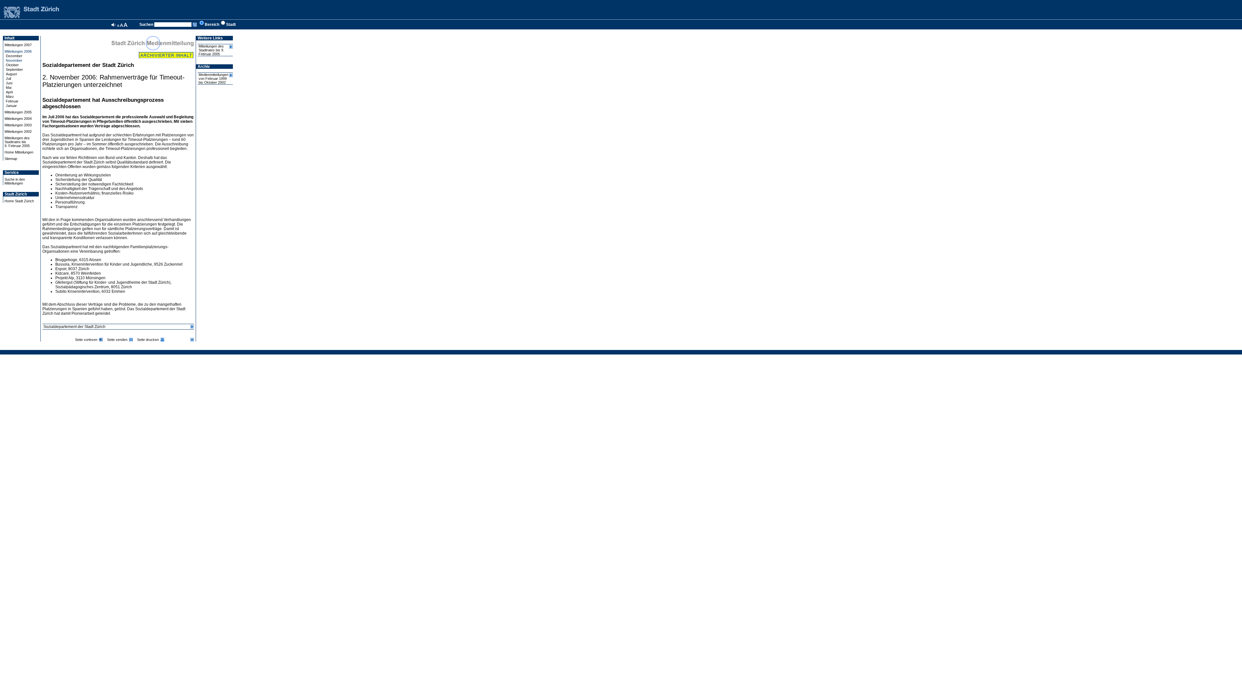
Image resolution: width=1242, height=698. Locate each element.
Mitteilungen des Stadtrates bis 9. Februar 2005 (211, 50)
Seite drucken (148, 340)
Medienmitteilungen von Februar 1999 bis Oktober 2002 (213, 78)
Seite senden (117, 340)
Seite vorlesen (86, 340)
